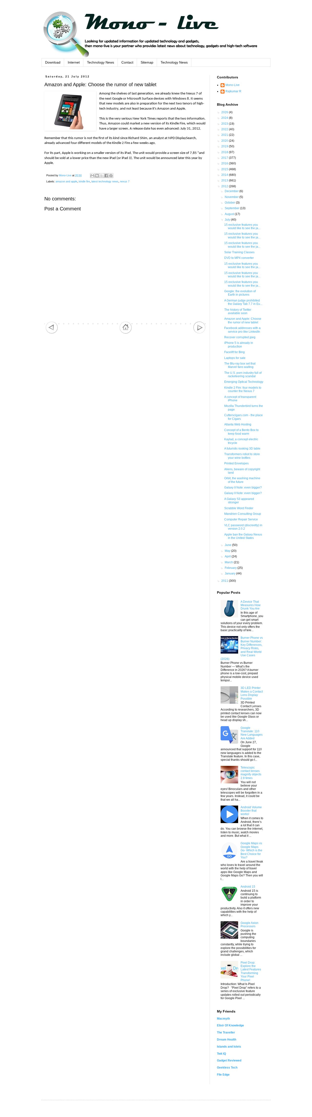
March (229, 562)
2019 (225, 146)
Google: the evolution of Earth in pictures (240, 293)
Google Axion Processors (249, 924)
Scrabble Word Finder (238, 508)
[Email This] (92, 175)
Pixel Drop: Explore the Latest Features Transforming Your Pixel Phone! (251, 971)
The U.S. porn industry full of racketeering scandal (243, 374)
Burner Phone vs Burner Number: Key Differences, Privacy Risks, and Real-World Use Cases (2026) (242, 648)
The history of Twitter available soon (237, 311)
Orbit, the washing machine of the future (242, 480)
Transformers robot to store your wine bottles (242, 455)
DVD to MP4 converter (239, 258)
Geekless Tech (227, 1067)
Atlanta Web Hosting (237, 424)
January (230, 573)
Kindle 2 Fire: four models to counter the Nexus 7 (242, 389)
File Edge (223, 1074)
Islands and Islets (229, 1046)
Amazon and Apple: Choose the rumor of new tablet (242, 320)
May (228, 551)
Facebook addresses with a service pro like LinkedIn (242, 329)
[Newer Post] (51, 333)
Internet (74, 62)
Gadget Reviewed (229, 1060)
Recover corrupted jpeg (239, 337)
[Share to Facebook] (106, 175)
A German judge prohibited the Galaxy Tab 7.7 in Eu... (243, 302)
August (230, 214)
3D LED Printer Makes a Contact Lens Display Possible (252, 693)
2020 (225, 140)
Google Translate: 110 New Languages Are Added (252, 733)
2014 (225, 175)
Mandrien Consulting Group (242, 514)
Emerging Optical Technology (243, 382)
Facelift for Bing (234, 352)
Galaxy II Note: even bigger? (243, 487)
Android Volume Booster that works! (251, 811)
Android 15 (248, 886)
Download (52, 62)
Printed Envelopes (236, 463)
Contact (127, 62)
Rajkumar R (233, 91)
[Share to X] (101, 175)
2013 (225, 180)
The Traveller (226, 1032)
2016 (225, 163)
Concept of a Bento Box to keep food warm (241, 431)
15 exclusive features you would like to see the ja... (242, 226)
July (228, 219)
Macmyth (223, 1018)
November (232, 197)
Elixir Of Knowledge (230, 1025)
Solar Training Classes (239, 252)
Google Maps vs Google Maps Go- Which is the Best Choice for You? (251, 850)
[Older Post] (199, 333)
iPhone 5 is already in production (238, 344)
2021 (225, 135)
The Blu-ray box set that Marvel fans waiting (239, 365)
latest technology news (104, 181)
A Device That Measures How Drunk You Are (251, 605)
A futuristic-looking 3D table (242, 448)
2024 (225, 118)
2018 (225, 152)
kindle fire (84, 181)
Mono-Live (232, 85)
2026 (225, 112)
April (228, 556)
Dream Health (226, 1039)
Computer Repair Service (241, 519)
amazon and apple (66, 181)
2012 (225, 186)
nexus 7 (124, 181)
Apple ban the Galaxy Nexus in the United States (243, 536)
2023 (225, 123)
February (231, 568)
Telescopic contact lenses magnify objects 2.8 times (251, 773)
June (228, 545)
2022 (225, 129)
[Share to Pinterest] (110, 175)
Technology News (100, 62)
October (230, 202)
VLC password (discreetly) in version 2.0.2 (243, 527)
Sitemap (147, 62)
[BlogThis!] (97, 175)
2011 (225, 580)
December (232, 191)
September (232, 208)
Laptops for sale (234, 358)
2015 (225, 169)
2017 (225, 158)
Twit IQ (221, 1053)
